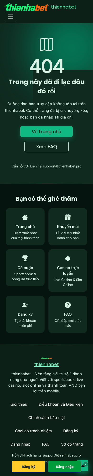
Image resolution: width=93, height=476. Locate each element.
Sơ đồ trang (72, 444)
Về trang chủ (47, 131)
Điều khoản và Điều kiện (61, 404)
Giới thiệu (18, 404)
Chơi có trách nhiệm (33, 430)
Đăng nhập (20, 444)
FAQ (46, 444)
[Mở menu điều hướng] (10, 16)
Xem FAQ (46, 146)
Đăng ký (70, 430)
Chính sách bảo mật (46, 417)
